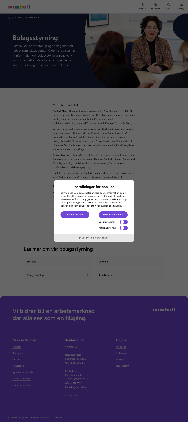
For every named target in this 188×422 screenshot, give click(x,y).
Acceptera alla (75, 214)
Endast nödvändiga (113, 214)
